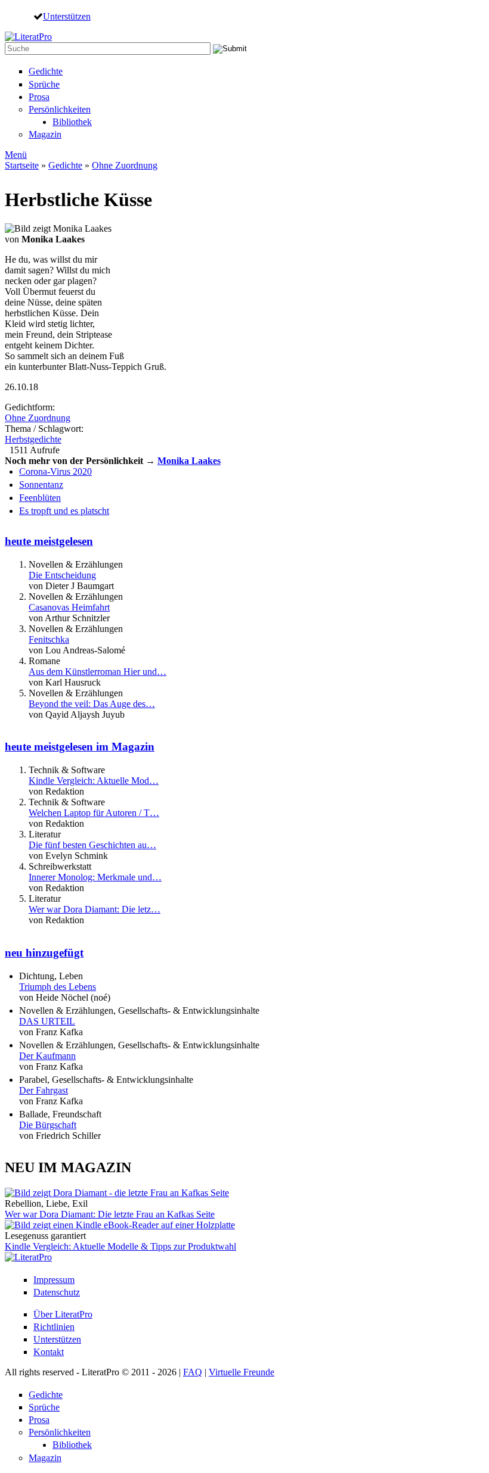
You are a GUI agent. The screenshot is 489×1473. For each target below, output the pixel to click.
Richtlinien (54, 1327)
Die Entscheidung (62, 575)
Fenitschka (49, 639)
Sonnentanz (41, 484)
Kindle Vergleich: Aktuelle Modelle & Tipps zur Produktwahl (120, 1246)
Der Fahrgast (43, 1090)
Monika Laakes (189, 461)
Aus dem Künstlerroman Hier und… (97, 672)
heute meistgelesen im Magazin (79, 746)
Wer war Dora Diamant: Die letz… (94, 909)
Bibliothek (72, 122)
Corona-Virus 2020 (55, 471)
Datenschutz (56, 1292)
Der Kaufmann (47, 1056)
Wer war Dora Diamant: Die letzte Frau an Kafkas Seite (110, 1214)
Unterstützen (67, 16)
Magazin (45, 134)
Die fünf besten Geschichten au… (92, 845)
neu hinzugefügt (44, 952)
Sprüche (44, 84)
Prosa (39, 97)
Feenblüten (40, 498)
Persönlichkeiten (60, 109)
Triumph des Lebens (57, 987)
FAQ (192, 1372)
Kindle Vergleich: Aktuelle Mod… (94, 781)
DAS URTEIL (47, 1021)
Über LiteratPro (62, 1314)
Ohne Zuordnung (124, 165)
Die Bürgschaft (47, 1125)
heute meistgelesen (49, 541)
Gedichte (46, 71)
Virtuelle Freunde (241, 1372)
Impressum (54, 1280)
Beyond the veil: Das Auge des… (92, 704)
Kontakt (48, 1352)
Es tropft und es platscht (64, 511)
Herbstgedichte (33, 439)
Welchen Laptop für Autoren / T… (94, 813)
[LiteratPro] (28, 37)
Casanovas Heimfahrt (69, 607)
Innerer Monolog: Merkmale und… (95, 877)
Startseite (22, 165)
